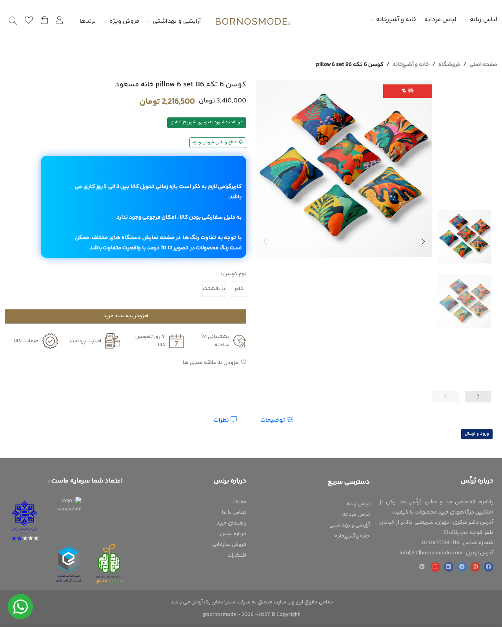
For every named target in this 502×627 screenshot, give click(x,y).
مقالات (238, 502)
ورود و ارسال (477, 433)
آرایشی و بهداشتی (176, 21)
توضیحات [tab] (273, 420)
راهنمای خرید (231, 523)
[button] (423, 241)
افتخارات (236, 555)
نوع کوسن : (233, 274)
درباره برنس (233, 534)
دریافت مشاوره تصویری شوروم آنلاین (207, 122)
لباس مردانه (440, 20)
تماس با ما (234, 512)
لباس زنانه (482, 20)
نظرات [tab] (222, 420)
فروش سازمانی (229, 544)
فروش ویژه (124, 21)
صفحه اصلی (483, 65)
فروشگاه (449, 65)
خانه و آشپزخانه (396, 20)
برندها (88, 21)
